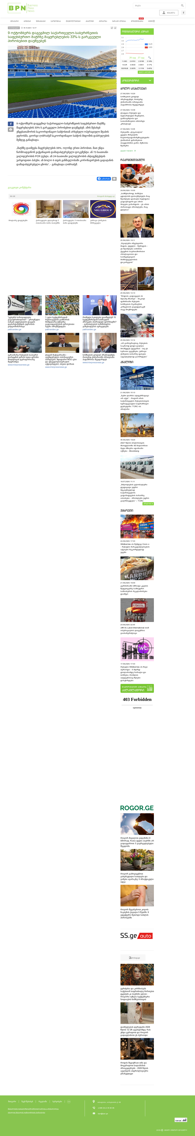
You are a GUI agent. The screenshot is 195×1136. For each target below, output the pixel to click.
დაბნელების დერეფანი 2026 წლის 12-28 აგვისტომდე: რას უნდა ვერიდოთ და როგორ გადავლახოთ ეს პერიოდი (135, 1031)
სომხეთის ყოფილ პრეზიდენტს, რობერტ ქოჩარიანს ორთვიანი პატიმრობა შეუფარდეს (99, 357)
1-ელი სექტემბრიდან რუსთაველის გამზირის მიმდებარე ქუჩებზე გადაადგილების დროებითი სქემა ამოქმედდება (59, 322)
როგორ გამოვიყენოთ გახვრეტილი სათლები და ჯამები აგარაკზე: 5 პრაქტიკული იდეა (137, 878)
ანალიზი (126, 362)
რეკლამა (43, 1101)
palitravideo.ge (14, 329)
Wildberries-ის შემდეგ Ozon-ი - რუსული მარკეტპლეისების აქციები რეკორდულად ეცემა (135, 548)
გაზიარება (105, 179)
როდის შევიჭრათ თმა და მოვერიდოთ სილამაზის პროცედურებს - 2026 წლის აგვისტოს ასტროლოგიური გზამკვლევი (134, 1068)
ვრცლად (147, 503)
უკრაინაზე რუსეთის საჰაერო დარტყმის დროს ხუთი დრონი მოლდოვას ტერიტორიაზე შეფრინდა (23, 358)
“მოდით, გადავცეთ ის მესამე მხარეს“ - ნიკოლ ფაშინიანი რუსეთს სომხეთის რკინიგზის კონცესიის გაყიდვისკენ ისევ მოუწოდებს (132, 303)
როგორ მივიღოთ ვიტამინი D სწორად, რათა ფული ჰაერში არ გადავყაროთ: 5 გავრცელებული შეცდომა (137, 842)
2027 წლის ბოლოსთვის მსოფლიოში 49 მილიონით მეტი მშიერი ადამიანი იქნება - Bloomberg (134, 447)
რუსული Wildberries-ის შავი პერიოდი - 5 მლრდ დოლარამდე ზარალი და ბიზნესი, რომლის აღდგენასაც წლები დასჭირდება (134, 674)
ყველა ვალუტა (145, 72)
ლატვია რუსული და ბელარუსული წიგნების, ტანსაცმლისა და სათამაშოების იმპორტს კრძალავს (132, 118)
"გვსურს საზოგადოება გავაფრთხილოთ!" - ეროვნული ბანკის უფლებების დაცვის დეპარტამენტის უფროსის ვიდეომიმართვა (24, 322)
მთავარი (12, 1101)
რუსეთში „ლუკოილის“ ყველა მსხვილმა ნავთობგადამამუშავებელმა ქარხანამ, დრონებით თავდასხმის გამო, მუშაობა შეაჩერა (134, 139)
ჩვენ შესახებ (27, 1101)
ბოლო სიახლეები (133, 88)
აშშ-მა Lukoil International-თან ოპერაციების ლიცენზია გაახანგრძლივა (134, 630)
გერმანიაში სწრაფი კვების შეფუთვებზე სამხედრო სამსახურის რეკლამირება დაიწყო (134, 590)
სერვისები (57, 1101)
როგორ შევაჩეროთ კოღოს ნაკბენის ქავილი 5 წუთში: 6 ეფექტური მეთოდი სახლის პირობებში (134, 913)
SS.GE (12, 196)
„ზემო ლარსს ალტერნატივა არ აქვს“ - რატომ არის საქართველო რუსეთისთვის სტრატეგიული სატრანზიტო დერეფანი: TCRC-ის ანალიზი (134, 402)
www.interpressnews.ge (18, 365)
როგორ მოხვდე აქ (105, 196)
